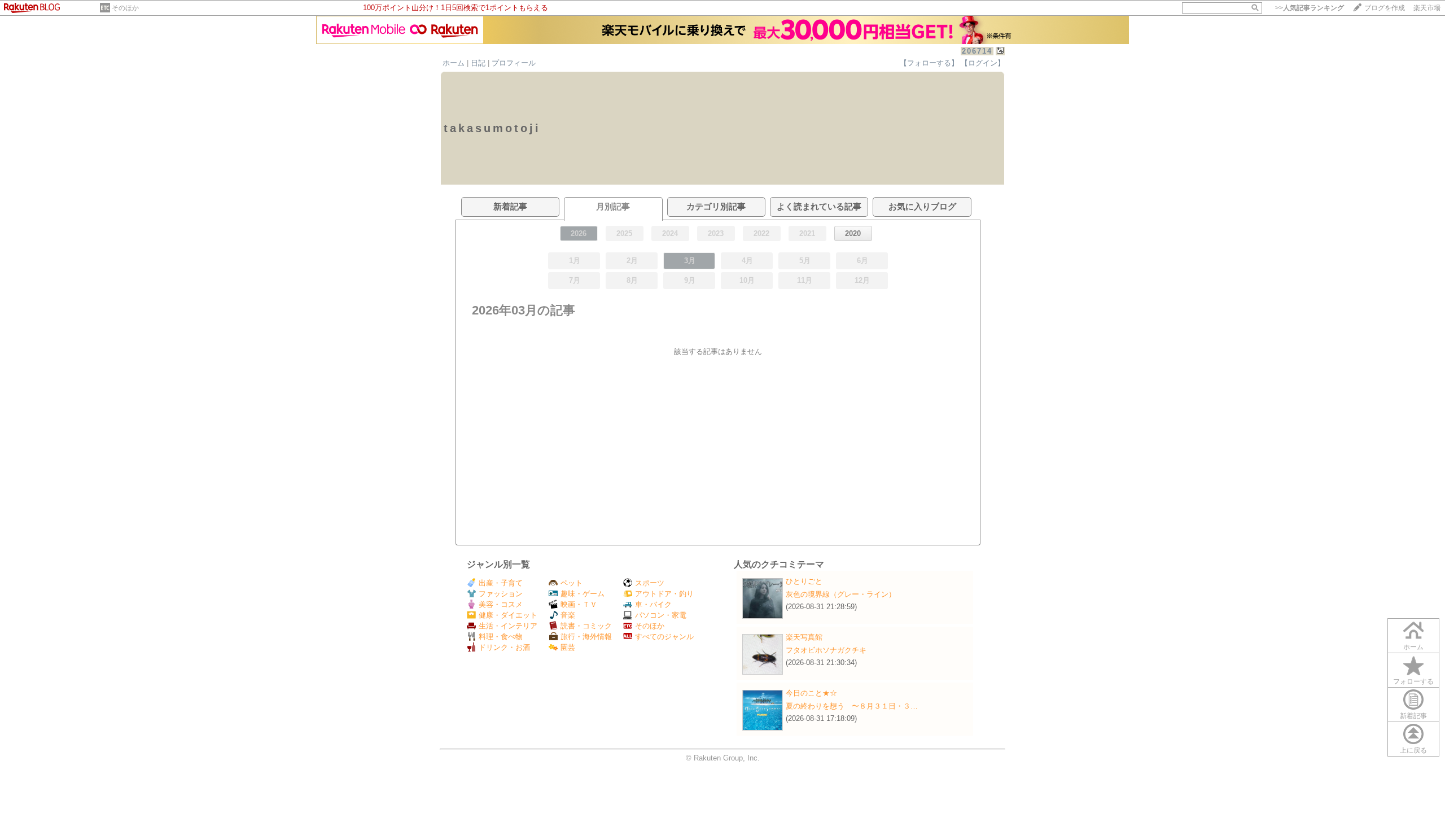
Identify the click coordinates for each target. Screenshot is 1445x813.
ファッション (501, 593)
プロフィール (514, 63)
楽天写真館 (804, 637)
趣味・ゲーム (583, 593)
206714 (977, 51)
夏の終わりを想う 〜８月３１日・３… (852, 706)
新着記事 (1413, 716)
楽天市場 (1426, 8)
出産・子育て (501, 583)
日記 (478, 63)
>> (1309, 8)
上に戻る (1413, 750)
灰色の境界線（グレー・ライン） (841, 594)
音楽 (568, 615)
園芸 (568, 647)
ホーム (454, 63)
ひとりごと (804, 581)
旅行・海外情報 (586, 636)
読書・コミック (586, 626)
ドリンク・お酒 (504, 647)
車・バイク (653, 604)
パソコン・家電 (660, 615)
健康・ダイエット (508, 615)
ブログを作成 (1384, 8)
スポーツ (649, 583)
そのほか (125, 8)
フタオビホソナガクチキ (826, 650)
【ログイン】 (983, 63)
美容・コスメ (501, 604)
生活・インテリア (508, 626)
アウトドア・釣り (664, 593)
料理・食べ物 (501, 636)
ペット (572, 583)
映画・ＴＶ (579, 604)
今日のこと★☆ (811, 693)
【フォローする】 (929, 63)
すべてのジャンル (664, 636)
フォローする (1413, 681)
